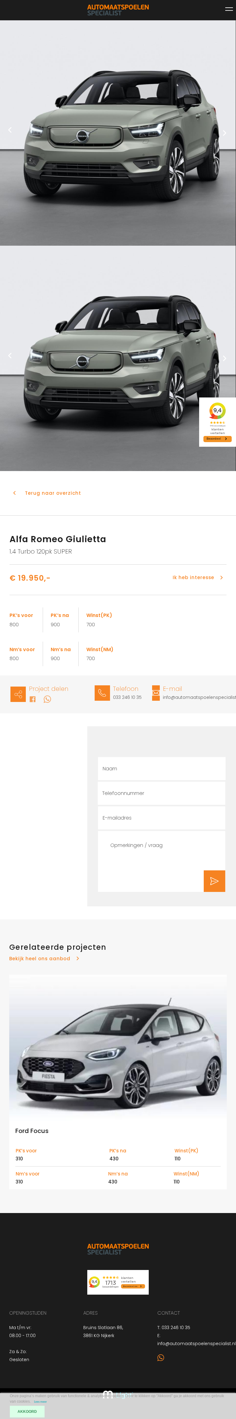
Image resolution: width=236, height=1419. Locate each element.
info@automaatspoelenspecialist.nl (196, 1343)
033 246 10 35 (127, 697)
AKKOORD (27, 1411)
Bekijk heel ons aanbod (39, 958)
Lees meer (40, 1402)
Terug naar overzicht (53, 493)
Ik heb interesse (193, 577)
